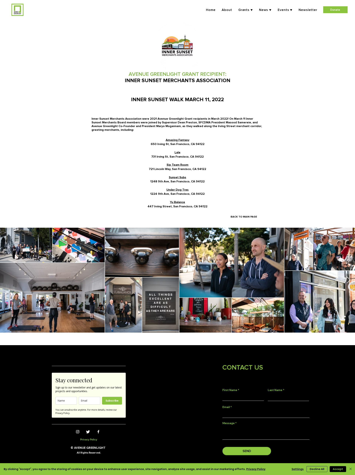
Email (226, 407)
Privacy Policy (256, 469)
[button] (285, 10)
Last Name (275, 390)
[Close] (350, 469)
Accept (338, 469)
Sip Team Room (177, 165)
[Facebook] (98, 431)
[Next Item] (348, 280)
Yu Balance (177, 202)
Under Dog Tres (177, 190)
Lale (177, 152)
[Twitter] (88, 431)
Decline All (317, 469)
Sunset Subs (177, 177)
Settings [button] (298, 469)
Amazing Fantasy (177, 140)
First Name (229, 390)
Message (228, 423)
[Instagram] (77, 431)
